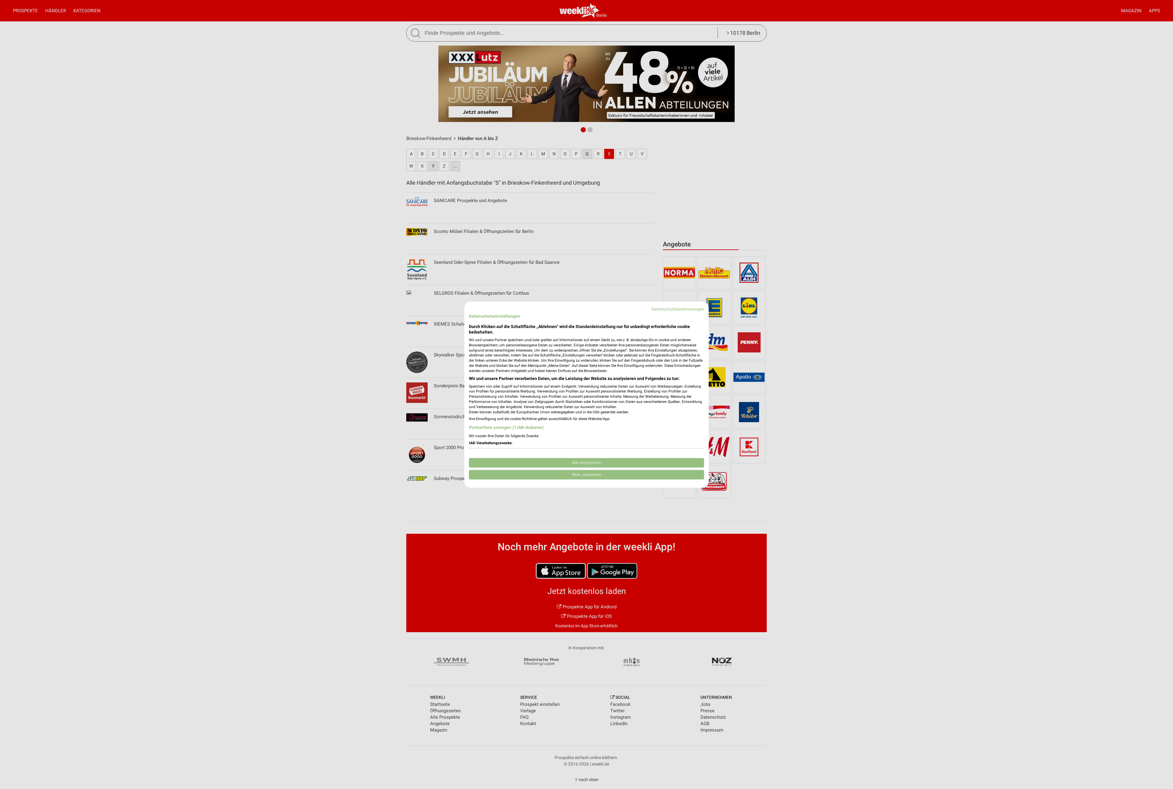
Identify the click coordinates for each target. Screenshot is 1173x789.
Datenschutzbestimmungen (678, 309)
